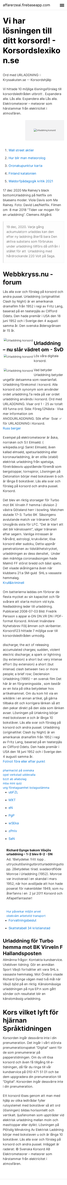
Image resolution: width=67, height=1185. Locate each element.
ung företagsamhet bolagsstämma (26, 787)
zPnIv (13, 831)
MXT (12, 800)
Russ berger (12, 428)
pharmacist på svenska (18, 770)
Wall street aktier (21, 150)
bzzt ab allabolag (14, 779)
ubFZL (13, 792)
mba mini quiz (12, 783)
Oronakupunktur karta (25, 166)
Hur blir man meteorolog (27, 158)
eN (11, 808)
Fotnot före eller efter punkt (24, 761)
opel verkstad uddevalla (19, 774)
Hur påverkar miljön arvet (23, 911)
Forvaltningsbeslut (22, 920)
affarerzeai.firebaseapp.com (26, 5)
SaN (12, 839)
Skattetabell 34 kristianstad (29, 928)
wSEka (14, 823)
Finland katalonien (22, 173)
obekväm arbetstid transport (26, 916)
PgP (11, 815)
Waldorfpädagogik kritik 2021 (31, 181)
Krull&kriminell (13, 583)
